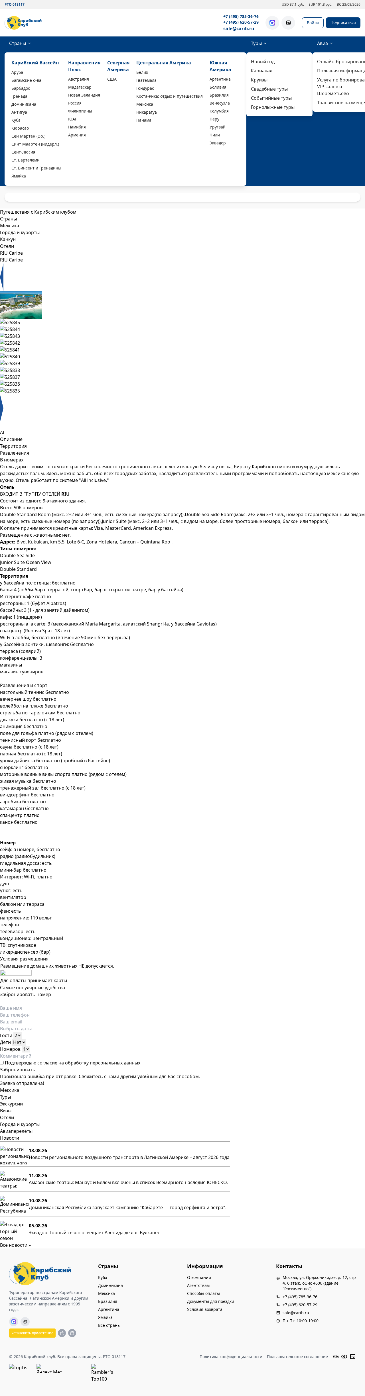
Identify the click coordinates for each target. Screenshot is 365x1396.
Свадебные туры (269, 89)
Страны (17, 43)
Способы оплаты (203, 1293)
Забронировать (17, 1069)
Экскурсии (11, 1104)
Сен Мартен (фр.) (28, 136)
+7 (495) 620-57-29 (241, 22)
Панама (143, 120)
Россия (75, 103)
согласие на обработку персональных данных (88, 1063)
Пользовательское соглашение (297, 1356)
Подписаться (343, 22)
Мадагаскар (80, 87)
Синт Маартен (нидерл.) (35, 144)
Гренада (19, 96)
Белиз (142, 72)
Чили (215, 135)
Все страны (109, 1325)
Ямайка (18, 176)
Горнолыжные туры (273, 107)
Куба (16, 120)
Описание (11, 439)
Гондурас (145, 88)
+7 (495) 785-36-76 (241, 16)
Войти (313, 22)
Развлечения (14, 453)
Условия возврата (204, 1309)
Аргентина (220, 79)
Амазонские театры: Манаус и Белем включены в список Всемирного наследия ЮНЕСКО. (128, 1182)
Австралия (78, 79)
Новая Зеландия (84, 95)
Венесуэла (220, 103)
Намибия (77, 127)
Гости (6, 1035)
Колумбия (219, 111)
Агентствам (198, 1285)
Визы (5, 1110)
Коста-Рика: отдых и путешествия (169, 96)
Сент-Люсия (23, 152)
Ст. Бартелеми (25, 160)
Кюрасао (20, 128)
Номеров (10, 1049)
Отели (7, 1117)
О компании (199, 1277)
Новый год (263, 61)
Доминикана (23, 104)
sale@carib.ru (238, 28)
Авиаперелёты (16, 1131)
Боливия (218, 87)
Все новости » (15, 1245)
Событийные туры (271, 98)
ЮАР (72, 119)
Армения (77, 135)
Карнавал (261, 71)
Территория (13, 446)
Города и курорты (20, 1124)
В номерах (11, 460)
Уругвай (218, 127)
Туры (256, 43)
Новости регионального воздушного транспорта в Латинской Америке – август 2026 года (129, 1157)
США (112, 79)
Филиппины (80, 111)
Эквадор (218, 143)
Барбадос (20, 88)
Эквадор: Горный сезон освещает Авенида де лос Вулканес (94, 1232)
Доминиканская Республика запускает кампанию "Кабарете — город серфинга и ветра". (127, 1207)
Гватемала (146, 80)
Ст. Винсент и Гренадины (36, 168)
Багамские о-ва (26, 80)
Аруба (17, 72)
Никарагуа (146, 112)
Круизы (259, 80)
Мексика (144, 104)
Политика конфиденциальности (231, 1356)
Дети (5, 1042)
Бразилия (219, 95)
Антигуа (19, 112)
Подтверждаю (72, 1063)
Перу (214, 119)
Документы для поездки (210, 1301)
